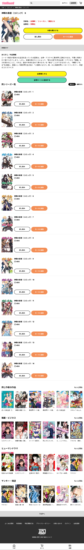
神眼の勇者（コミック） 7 (24, 217)
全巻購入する (42, 74)
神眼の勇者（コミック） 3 (24, 134)
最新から (79, 84)
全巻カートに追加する (42, 80)
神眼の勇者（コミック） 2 (24, 113)
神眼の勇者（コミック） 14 (24, 363)
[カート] (80, 3)
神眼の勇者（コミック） (22, 7)
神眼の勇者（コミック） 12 (24, 322)
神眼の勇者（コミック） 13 (24, 343)
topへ (42, 514)
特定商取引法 (29, 523)
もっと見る (78, 387)
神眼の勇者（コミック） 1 (23, 92)
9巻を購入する (52, 30)
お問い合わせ (57, 523)
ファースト (42, 21)
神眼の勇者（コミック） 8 (24, 238)
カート (42, 548)
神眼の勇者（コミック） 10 (24, 280)
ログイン (65, 3)
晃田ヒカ (51, 21)
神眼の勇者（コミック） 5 (24, 175)
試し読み (38, 37)
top (3, 7)
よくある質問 (9, 523)
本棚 (70, 548)
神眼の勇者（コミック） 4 (24, 154)
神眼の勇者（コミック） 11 (24, 301)
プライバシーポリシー (43, 523)
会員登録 (73, 3)
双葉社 (32, 24)
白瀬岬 (32, 21)
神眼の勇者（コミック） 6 (24, 196)
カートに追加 (68, 37)
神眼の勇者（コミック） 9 (24, 259)
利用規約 (19, 523)
